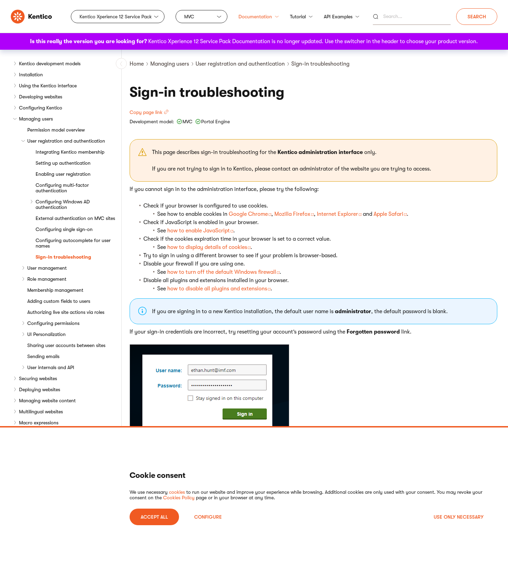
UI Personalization (46, 334)
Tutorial (298, 16)
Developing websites (40, 96)
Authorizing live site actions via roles (65, 312)
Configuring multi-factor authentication (62, 187)
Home (137, 64)
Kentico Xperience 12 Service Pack (115, 16)
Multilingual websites (41, 411)
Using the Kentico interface (48, 85)
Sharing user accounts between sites (66, 345)
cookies (177, 492)
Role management (46, 279)
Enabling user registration (63, 174)
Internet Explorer (337, 214)
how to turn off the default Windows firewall (221, 272)
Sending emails (43, 356)
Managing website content (47, 400)
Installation (31, 74)
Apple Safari (388, 214)
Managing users (36, 119)
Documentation (255, 16)
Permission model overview (56, 130)
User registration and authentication (66, 141)
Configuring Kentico (40, 107)
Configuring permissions (53, 323)
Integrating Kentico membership (70, 152)
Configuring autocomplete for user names (73, 243)
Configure (208, 517)
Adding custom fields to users (58, 301)
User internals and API (50, 367)
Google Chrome (248, 214)
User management (47, 268)
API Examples (338, 16)
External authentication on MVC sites (75, 218)
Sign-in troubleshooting (63, 257)
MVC (189, 16)
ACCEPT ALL (154, 517)
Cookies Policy (179, 497)
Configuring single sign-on (64, 229)
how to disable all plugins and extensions (217, 289)
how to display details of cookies (207, 247)
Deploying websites (39, 389)
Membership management (55, 290)
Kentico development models (50, 63)
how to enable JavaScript (198, 231)
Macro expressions (38, 422)
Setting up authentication (63, 163)
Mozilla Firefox (292, 214)
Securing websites (38, 378)
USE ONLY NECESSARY (458, 517)
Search (477, 16)
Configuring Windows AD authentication (63, 204)
